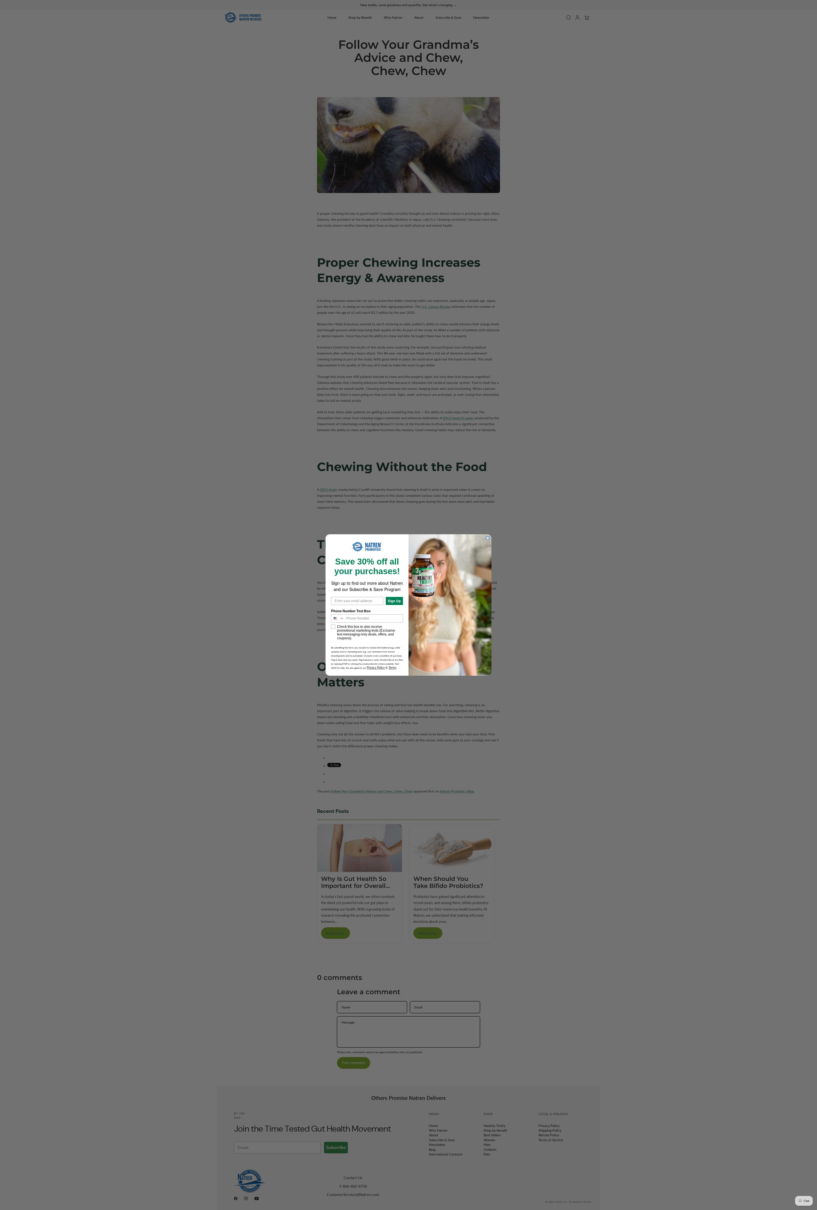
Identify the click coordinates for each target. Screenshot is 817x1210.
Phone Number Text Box (351, 611)
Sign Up (394, 600)
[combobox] (337, 618)
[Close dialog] (488, 538)
